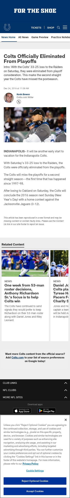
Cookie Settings (35, 470)
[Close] (66, 420)
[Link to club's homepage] (7, 26)
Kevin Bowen (23, 94)
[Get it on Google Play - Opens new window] (47, 412)
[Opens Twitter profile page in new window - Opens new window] (19, 102)
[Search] (58, 27)
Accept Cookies (35, 491)
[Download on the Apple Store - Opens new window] (22, 411)
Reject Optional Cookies (35, 480)
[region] (35, 456)
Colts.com (17, 357)
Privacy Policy (30, 463)
